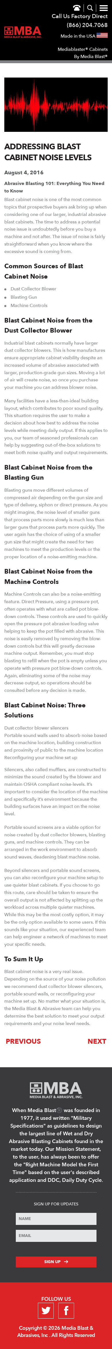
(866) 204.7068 (87, 25)
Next (97, 1041)
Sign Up (52, 1262)
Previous (23, 1041)
